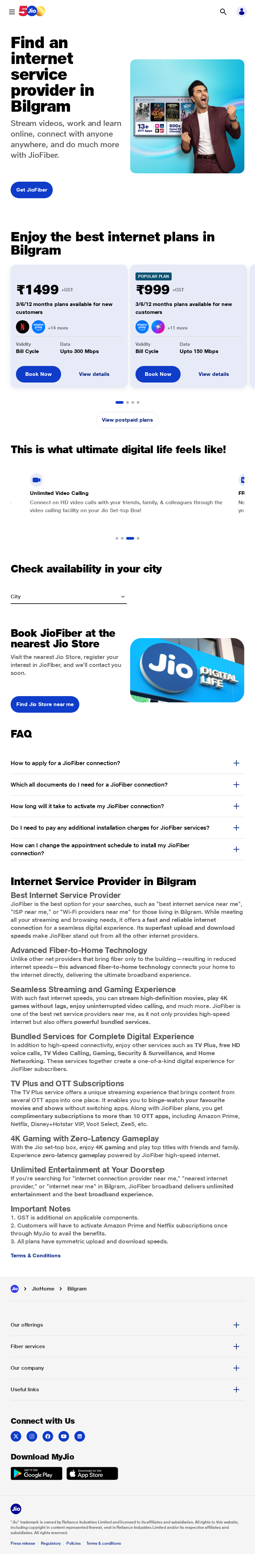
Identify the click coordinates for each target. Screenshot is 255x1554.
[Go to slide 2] (127, 402)
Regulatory (50, 1543)
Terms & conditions (103, 1543)
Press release (23, 1543)
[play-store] (36, 1474)
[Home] (15, 1289)
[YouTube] (63, 1436)
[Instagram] (32, 1436)
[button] (223, 12)
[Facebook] (47, 1436)
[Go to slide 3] (132, 402)
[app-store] (92, 1474)
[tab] (127, 1325)
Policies (73, 1543)
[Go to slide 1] (120, 402)
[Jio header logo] (32, 12)
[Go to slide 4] (138, 402)
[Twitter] (16, 1436)
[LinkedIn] (79, 1436)
